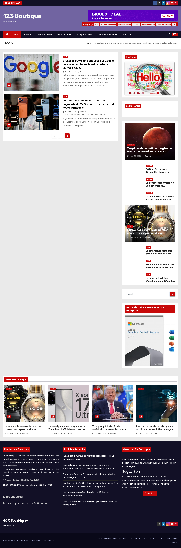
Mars (97, 24)
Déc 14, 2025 (101, 433)
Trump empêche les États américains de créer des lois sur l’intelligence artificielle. (160, 269)
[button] (170, 34)
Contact (127, 34)
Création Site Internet (108, 34)
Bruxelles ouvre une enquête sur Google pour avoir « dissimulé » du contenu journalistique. (88, 64)
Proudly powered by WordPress (16, 540)
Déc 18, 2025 (136, 237)
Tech (16, 34)
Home (88, 43)
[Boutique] (149, 78)
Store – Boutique (44, 34)
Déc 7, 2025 (144, 433)
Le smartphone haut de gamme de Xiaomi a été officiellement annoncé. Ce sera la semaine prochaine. (68, 429)
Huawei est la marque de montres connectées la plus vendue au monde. (147, 233)
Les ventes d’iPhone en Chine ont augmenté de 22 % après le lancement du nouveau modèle (89, 104)
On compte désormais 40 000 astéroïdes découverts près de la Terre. (160, 187)
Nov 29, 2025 (136, 156)
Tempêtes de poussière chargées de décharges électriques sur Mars (149, 150)
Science (27, 34)
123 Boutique (22, 16)
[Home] (7, 34)
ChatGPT (136, 24)
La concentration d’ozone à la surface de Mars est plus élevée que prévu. (160, 199)
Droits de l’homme (164, 24)
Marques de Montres (108, 24)
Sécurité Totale (64, 34)
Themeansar (50, 540)
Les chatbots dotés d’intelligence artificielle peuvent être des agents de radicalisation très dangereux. (155, 429)
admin (82, 72)
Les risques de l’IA (148, 24)
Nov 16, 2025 (71, 72)
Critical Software (124, 24)
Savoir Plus (150, 493)
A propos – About (84, 34)
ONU (174, 24)
